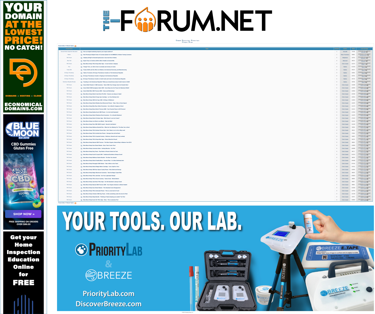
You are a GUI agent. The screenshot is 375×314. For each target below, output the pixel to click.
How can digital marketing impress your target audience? (98, 51)
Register (185, 42)
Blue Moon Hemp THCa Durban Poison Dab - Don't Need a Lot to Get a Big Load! (104, 130)
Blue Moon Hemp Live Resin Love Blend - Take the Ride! (97, 121)
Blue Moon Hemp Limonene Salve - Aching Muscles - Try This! (99, 148)
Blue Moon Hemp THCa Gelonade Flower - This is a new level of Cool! (101, 190)
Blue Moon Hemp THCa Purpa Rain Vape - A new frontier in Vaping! (100, 63)
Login (191, 42)
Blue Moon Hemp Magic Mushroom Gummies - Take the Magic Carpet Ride (102, 172)
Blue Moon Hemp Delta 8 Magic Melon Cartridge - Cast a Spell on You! (101, 166)
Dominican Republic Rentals (69, 81)
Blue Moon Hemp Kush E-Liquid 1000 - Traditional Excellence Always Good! (102, 154)
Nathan (345, 66)
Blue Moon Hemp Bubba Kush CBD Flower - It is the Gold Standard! (100, 112)
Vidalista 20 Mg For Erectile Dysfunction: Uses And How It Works (100, 57)
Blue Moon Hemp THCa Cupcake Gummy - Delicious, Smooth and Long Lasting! (104, 136)
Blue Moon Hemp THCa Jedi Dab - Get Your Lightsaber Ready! (99, 175)
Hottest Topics (195, 40)
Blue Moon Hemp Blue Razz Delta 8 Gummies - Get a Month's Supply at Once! (103, 106)
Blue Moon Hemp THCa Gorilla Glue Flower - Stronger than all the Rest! (101, 133)
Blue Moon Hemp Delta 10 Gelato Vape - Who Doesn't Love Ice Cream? (101, 118)
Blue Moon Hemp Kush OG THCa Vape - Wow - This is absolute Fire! (100, 199)
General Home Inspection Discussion (69, 51)
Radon (69, 54)
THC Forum (69, 57)
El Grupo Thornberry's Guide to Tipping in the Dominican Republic (100, 75)
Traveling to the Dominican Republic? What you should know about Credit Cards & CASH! (106, 81)
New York (69, 60)
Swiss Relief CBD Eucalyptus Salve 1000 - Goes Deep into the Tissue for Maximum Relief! (106, 88)
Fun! (69, 66)
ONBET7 (363, 64)
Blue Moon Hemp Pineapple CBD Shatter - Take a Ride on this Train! (100, 163)
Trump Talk (69, 69)
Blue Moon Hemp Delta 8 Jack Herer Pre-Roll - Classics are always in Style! (102, 94)
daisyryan (345, 60)
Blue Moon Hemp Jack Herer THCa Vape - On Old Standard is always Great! (102, 181)
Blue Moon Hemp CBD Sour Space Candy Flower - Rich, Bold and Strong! (102, 169)
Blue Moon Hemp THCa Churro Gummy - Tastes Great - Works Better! (101, 178)
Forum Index (61, 45)
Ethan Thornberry (345, 54)
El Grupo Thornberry (69, 72)
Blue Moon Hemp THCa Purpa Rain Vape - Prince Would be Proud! (100, 139)
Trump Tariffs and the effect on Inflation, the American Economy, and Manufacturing (105, 69)
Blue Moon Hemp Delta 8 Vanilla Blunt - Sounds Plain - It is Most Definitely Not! (103, 160)
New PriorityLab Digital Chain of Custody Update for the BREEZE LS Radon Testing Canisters (107, 54)
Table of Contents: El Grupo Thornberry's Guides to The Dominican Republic (103, 72)
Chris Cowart (345, 63)
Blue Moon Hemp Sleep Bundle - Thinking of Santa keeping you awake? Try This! (104, 196)
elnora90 (345, 51)
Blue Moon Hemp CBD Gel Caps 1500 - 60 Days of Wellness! (98, 100)
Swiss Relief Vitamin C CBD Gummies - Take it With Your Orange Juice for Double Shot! (105, 84)
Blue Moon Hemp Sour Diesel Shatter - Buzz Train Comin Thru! (99, 145)
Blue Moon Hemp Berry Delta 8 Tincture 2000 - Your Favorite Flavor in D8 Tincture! (104, 109)
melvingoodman (363, 55)
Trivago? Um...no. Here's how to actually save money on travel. (99, 66)
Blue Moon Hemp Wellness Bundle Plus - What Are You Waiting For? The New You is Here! (106, 127)
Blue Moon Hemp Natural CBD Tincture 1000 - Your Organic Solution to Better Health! (105, 184)
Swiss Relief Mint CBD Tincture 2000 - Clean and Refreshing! (98, 91)
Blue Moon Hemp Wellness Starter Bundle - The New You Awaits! (100, 157)
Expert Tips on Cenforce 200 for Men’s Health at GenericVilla (98, 60)
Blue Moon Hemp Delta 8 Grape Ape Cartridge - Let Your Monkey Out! (101, 97)
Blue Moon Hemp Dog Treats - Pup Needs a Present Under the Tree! (100, 151)
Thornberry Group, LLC (189, 312)
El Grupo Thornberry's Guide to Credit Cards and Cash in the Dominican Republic (104, 78)
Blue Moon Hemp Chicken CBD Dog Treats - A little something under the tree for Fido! (105, 193)
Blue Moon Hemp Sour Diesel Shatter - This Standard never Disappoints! (102, 187)
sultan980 (363, 52)
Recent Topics (186, 40)
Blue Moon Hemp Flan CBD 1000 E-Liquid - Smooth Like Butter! (99, 124)
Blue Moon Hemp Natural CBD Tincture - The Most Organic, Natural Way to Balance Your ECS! (107, 142)
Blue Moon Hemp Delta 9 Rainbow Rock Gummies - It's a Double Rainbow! (102, 115)
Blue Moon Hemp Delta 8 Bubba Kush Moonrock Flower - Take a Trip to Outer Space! (105, 103)
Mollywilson (345, 57)
